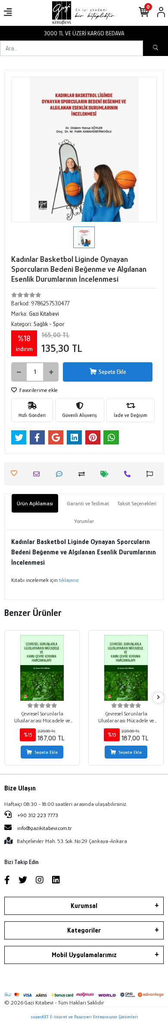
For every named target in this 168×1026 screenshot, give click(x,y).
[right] (158, 698)
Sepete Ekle (112, 371)
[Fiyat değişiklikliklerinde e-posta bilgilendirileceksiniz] (106, 474)
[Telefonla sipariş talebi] (129, 474)
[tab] (35, 503)
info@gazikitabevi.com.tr (44, 828)
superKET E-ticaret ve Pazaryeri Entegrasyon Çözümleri (84, 1016)
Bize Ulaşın (20, 788)
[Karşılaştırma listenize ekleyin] (83, 474)
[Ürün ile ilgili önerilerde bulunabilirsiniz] (151, 474)
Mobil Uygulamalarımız (84, 955)
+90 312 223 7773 (37, 815)
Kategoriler (84, 930)
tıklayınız (69, 580)
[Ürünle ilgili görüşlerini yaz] (61, 474)
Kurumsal (84, 906)
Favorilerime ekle (38, 390)
